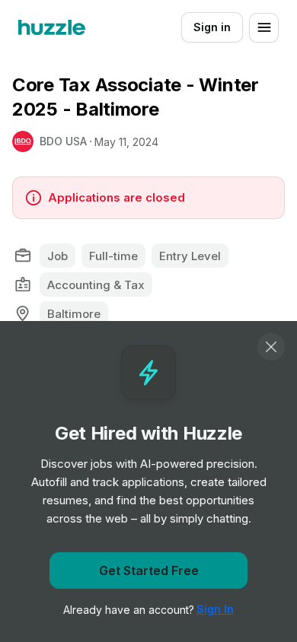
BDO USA (63, 141)
